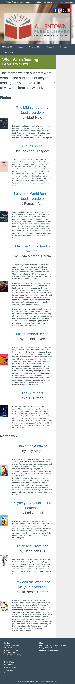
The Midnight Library (32, 108)
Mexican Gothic (27, 246)
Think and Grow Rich (32, 546)
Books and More (35, 47)
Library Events (7, 52)
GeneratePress (52, 681)
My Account (47, 2)
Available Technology (11, 667)
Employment (8, 670)
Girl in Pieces (32, 146)
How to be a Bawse (32, 446)
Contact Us (58, 2)
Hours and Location (33, 2)
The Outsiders (32, 393)
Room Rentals (9, 664)
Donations (69, 2)
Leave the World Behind (32, 194)
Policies (6, 673)
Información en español (13, 2)
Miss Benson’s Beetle (32, 334)
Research (50, 47)
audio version (32, 112)
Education (64, 47)
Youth (20, 47)
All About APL (7, 47)
